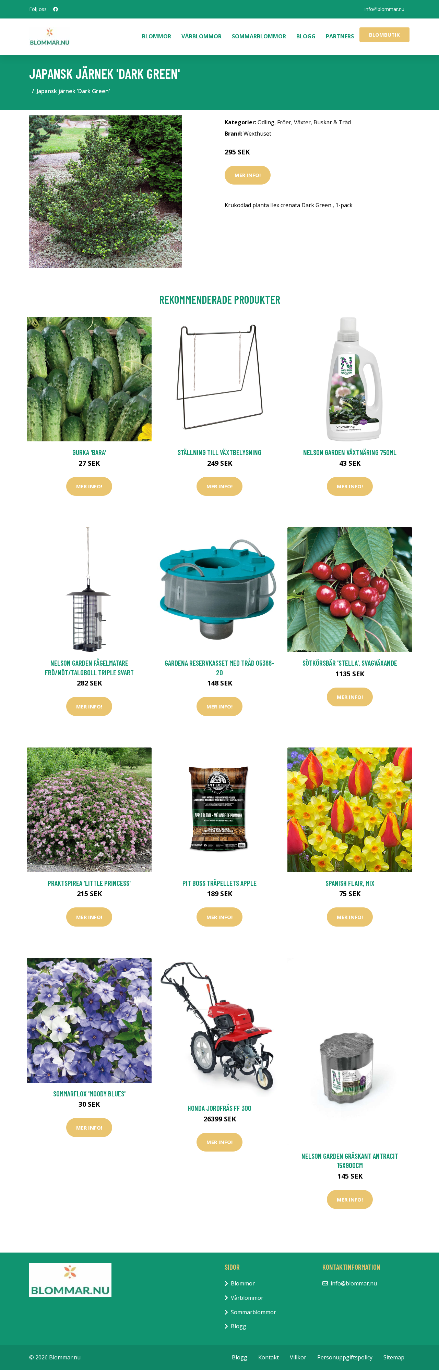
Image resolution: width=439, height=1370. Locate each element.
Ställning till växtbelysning (219, 452)
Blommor (156, 36)
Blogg (306, 36)
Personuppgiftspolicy (344, 1357)
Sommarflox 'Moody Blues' (89, 1093)
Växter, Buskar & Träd (322, 122)
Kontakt (268, 1357)
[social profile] (55, 9)
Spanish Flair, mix (350, 883)
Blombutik (384, 34)
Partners (340, 36)
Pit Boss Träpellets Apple (219, 883)
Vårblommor (201, 36)
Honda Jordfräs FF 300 (219, 1108)
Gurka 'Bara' (89, 452)
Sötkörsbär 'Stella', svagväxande (349, 662)
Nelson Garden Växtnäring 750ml (349, 452)
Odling (266, 122)
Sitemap (393, 1357)
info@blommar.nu (384, 9)
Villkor (298, 1357)
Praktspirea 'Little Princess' (89, 883)
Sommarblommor (259, 36)
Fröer (284, 122)
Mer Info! (248, 175)
